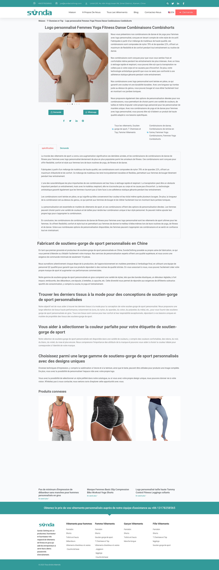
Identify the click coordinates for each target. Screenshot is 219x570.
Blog (136, 12)
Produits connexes (52, 391)
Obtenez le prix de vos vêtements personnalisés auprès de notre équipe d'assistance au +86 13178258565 (109, 507)
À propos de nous (91, 12)
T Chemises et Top (55, 20)
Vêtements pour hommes (79, 523)
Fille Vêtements (161, 523)
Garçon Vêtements (133, 523)
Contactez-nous (153, 12)
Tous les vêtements (117, 12)
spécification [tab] (47, 148)
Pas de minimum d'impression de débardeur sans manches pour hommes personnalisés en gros (59, 492)
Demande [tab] (64, 148)
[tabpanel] (109, 195)
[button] (168, 3)
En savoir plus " (44, 499)
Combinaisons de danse (160, 125)
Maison (72, 12)
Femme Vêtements (127, 132)
